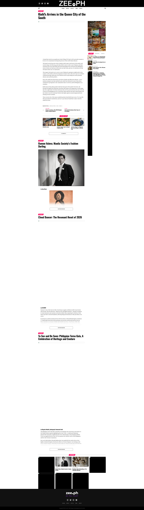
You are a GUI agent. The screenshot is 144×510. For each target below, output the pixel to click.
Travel (76, 8)
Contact (80, 8)
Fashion (63, 8)
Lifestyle (72, 8)
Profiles (67, 8)
